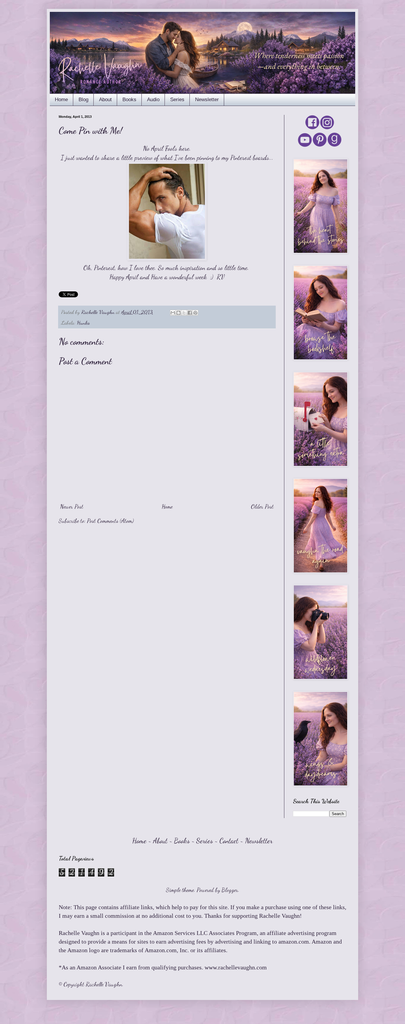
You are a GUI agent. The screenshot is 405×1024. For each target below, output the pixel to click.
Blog (83, 99)
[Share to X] (184, 313)
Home (61, 99)
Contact (228, 840)
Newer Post (71, 506)
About (105, 99)
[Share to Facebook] (190, 313)
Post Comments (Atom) (110, 520)
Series (177, 99)
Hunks (83, 322)
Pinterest (240, 157)
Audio (153, 99)
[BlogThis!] (178, 313)
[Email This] (173, 313)
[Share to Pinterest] (195, 313)
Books (129, 99)
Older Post (262, 506)
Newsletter (207, 99)
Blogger (229, 889)
